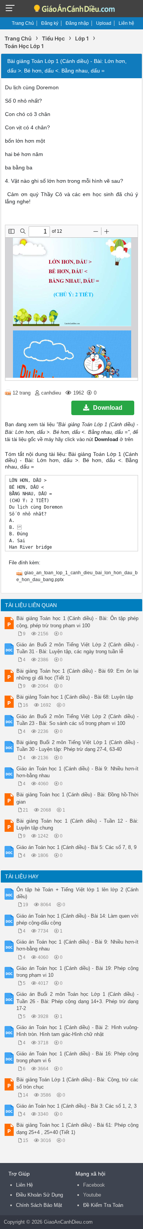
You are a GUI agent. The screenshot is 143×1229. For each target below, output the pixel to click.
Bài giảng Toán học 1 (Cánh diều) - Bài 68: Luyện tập (74, 697)
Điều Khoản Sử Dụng (39, 1195)
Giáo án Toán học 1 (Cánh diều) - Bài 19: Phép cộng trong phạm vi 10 (77, 971)
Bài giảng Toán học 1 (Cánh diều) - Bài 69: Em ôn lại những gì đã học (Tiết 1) (77, 674)
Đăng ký (49, 23)
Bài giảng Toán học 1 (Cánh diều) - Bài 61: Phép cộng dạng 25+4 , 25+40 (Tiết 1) (77, 1128)
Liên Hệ (24, 1185)
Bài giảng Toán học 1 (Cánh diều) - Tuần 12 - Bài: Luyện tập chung (77, 824)
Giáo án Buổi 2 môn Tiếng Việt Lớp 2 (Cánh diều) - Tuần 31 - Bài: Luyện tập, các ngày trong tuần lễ (77, 648)
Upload (103, 23)
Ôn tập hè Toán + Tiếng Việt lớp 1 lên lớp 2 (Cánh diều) (77, 893)
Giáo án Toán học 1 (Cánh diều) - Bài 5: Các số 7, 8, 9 (76, 847)
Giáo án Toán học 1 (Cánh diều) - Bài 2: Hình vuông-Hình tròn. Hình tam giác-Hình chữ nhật (77, 1030)
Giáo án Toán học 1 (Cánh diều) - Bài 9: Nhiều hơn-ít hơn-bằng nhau (77, 772)
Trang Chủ (23, 23)
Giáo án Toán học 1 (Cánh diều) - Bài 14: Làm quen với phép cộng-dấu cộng (77, 919)
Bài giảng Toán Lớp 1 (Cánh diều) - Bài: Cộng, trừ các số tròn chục (77, 1083)
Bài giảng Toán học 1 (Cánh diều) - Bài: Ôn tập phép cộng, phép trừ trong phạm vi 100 (77, 621)
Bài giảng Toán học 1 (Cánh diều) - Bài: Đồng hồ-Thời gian (77, 798)
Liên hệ (126, 23)
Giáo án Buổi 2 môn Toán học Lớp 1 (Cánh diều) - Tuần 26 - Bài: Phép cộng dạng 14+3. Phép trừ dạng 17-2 (77, 1001)
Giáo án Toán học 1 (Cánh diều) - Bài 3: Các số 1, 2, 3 (76, 1106)
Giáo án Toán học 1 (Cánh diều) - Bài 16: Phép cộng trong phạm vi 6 (77, 1057)
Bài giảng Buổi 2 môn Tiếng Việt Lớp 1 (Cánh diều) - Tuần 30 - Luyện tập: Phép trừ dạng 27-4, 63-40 (77, 745)
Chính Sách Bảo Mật (39, 1205)
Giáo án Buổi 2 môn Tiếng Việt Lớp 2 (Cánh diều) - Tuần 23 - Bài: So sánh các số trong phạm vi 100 (77, 720)
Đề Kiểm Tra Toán (103, 1205)
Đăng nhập (77, 23)
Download (107, 407)
